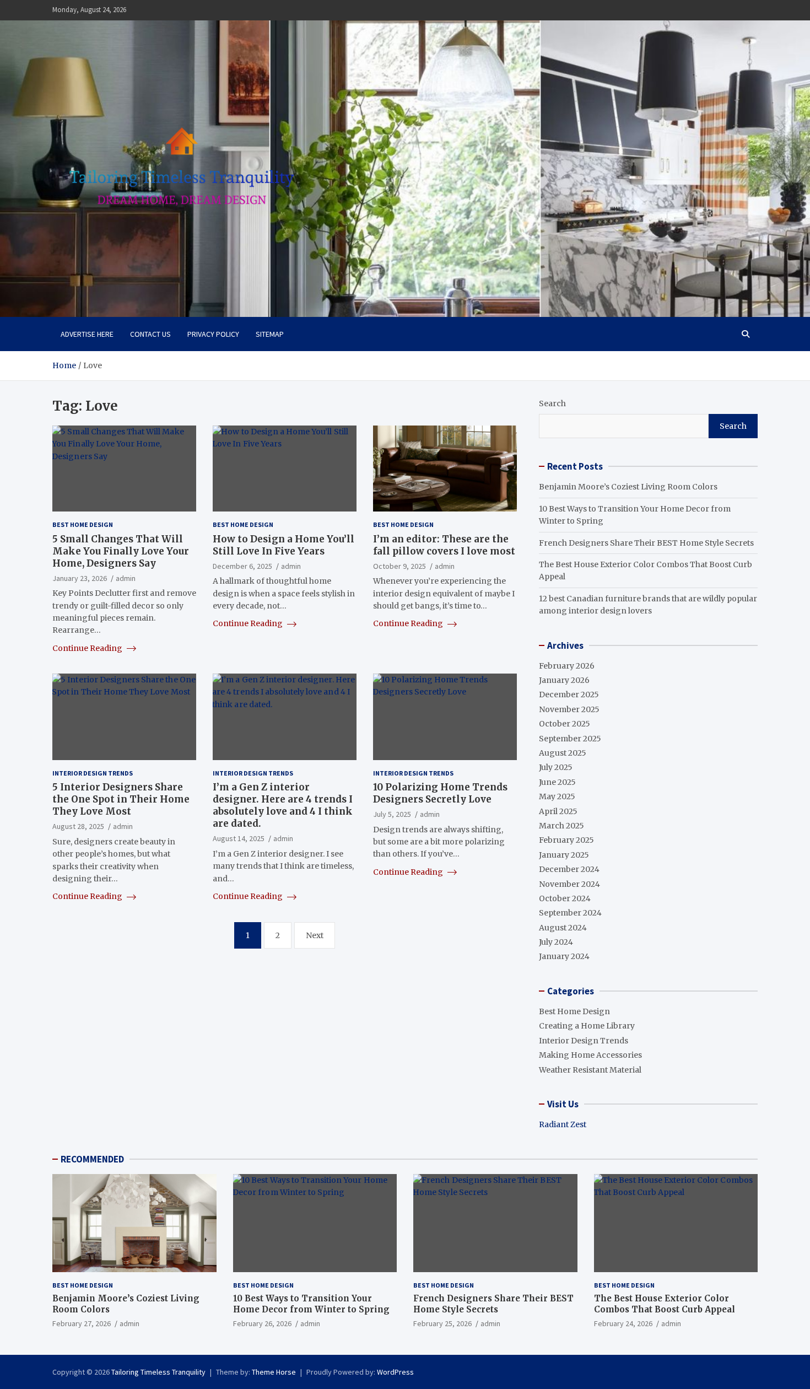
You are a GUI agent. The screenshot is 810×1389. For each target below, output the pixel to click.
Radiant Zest (562, 1124)
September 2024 (570, 913)
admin (126, 578)
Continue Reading (88, 648)
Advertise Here (87, 334)
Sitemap (270, 334)
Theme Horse (274, 1372)
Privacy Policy (213, 334)
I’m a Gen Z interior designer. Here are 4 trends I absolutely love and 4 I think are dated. (283, 805)
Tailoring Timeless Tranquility (158, 1372)
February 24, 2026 (623, 1323)
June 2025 (557, 782)
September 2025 (570, 739)
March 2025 (561, 826)
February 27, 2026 (81, 1323)
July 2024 (556, 942)
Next (314, 935)
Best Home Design (82, 524)
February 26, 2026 (262, 1323)
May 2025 (557, 796)
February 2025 (566, 840)
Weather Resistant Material (590, 1070)
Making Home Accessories (590, 1055)
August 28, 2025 (78, 826)
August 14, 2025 (238, 838)
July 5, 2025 (392, 814)
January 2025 (564, 855)
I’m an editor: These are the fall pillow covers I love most (444, 545)
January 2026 (564, 680)
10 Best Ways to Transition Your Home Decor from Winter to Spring (311, 1304)
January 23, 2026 (79, 578)
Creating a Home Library (587, 1026)
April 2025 (558, 811)
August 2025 (562, 753)
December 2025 (569, 694)
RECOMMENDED (92, 1159)
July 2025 (556, 767)
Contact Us (150, 334)
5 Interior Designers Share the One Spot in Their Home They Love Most (121, 799)
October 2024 (565, 898)
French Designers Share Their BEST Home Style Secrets (646, 543)
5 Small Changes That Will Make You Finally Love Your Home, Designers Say (120, 551)
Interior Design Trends (92, 773)
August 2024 (563, 928)
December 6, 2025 (242, 566)
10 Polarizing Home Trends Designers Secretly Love (440, 793)
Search (552, 403)
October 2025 (564, 724)
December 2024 (569, 869)
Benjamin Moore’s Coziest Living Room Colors (628, 487)
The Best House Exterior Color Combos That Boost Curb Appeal (664, 1304)
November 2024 (569, 884)
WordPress (395, 1372)
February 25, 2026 (442, 1323)
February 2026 (567, 666)
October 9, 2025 (399, 566)
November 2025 (569, 709)
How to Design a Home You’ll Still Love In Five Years (283, 545)
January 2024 (564, 956)
